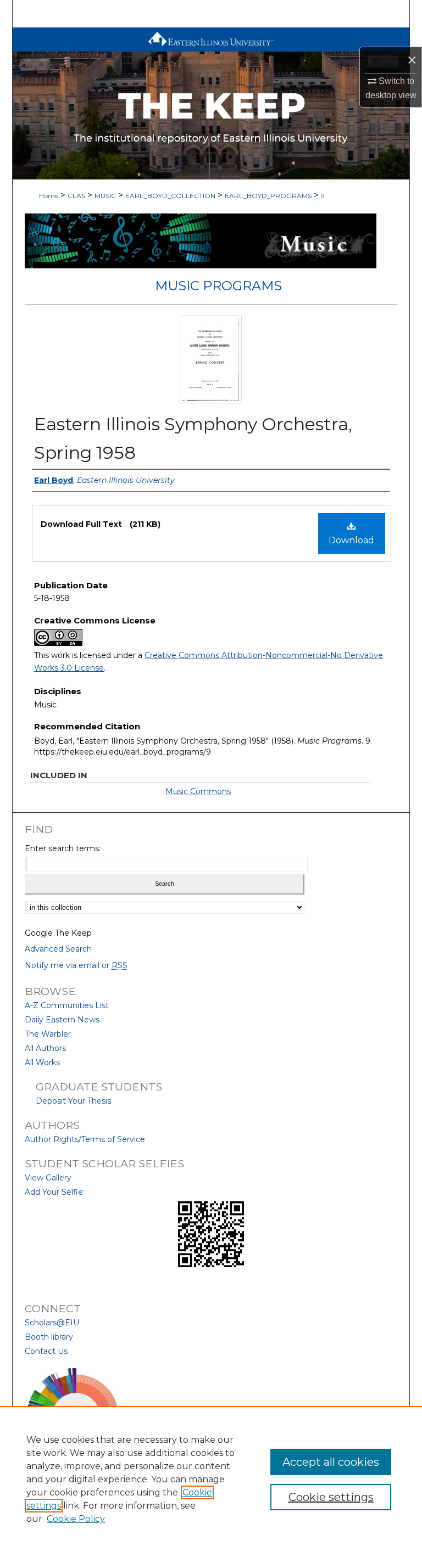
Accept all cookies (330, 1462)
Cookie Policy (76, 1519)
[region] (211, 1479)
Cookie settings (331, 1497)
